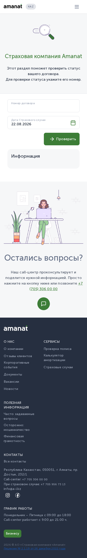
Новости (11, 389)
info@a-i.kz (12, 489)
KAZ (31, 6)
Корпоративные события (16, 365)
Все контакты (15, 461)
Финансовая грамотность (14, 438)
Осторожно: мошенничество (17, 427)
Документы (13, 374)
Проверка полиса (58, 349)
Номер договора (23, 103)
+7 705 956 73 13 (53, 484)
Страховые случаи (58, 367)
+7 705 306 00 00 (35, 479)
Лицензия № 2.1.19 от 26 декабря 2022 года (34, 548)
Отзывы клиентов (18, 356)
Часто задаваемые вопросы (19, 416)
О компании (13, 349)
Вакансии (11, 382)
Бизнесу (12, 533)
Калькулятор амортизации (54, 357)
